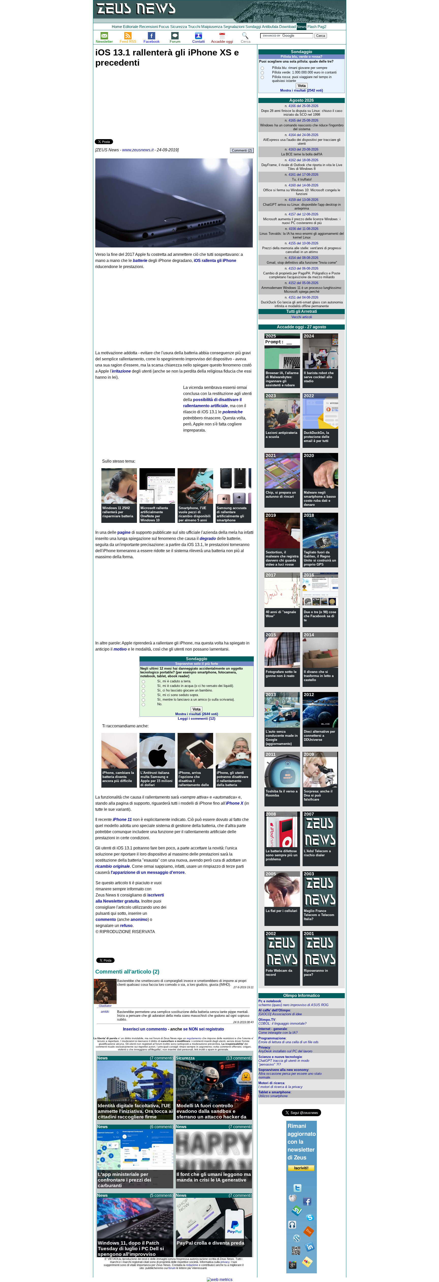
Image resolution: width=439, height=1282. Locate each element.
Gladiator (105, 1006)
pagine (124, 532)
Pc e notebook (269, 1001)
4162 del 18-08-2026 (303, 160)
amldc (105, 1011)
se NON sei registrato (203, 1029)
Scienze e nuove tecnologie (280, 1057)
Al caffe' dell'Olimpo (274, 1010)
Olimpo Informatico (301, 995)
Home (117, 26)
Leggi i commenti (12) (196, 718)
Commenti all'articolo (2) (127, 971)
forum (172, 1268)
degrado (208, 538)
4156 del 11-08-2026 (303, 229)
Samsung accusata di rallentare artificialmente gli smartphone (231, 514)
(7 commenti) (161, 1058)
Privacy (264, 1047)
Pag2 (322, 26)
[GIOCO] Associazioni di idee (280, 1014)
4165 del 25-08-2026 (303, 120)
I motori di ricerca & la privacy (280, 1087)
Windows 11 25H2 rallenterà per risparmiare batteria (117, 512)
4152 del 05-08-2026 (303, 283)
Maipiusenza (211, 26)
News (301, 26)
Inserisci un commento (145, 1029)
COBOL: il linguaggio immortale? (282, 1023)
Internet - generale (272, 1029)
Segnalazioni (233, 26)
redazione (192, 1264)
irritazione (121, 371)
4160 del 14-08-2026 (303, 185)
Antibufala (270, 26)
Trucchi (194, 26)
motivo (120, 649)
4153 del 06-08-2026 (303, 268)
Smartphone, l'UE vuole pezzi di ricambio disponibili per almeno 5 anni (195, 514)
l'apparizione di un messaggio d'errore (148, 872)
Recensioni (148, 26)
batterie (140, 260)
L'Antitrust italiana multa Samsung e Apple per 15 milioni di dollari (156, 779)
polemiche (233, 412)
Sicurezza (178, 26)
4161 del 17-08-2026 (303, 174)
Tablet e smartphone (274, 1092)
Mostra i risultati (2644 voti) (196, 714)
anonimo (139, 919)
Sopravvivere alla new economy (283, 1070)
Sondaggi (253, 26)
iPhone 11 (122, 819)
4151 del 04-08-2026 (303, 297)
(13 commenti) (239, 1058)
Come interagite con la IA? (277, 1033)
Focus (164, 26)
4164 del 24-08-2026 (303, 135)
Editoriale (130, 26)
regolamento (194, 1038)
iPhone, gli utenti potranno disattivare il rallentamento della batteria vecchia (232, 781)
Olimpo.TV (266, 1020)
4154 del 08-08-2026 (303, 258)
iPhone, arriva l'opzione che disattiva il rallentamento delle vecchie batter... (194, 781)
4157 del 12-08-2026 (303, 214)
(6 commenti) (161, 1127)
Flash (312, 26)
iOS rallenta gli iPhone (215, 260)
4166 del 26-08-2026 (303, 106)
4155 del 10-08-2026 (303, 243)
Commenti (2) (242, 150)
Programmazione (272, 1038)
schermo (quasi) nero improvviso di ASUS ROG (293, 1005)
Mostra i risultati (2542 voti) (301, 90)
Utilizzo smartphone (273, 1096)
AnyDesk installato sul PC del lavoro (285, 1051)
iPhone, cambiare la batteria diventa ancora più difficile (118, 777)
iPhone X (234, 803)
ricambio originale (112, 866)
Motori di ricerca (271, 1083)
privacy (225, 1261)
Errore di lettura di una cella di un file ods (288, 1042)
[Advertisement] (133, 102)
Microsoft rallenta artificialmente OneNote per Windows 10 (154, 514)
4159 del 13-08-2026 (303, 200)
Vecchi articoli (301, 317)
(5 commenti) (161, 1195)
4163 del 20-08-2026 (303, 149)
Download (287, 26)
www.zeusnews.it (137, 150)
